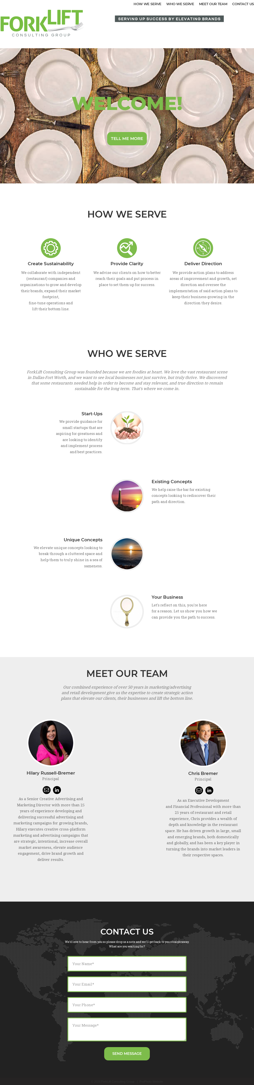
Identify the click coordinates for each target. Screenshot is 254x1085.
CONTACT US (243, 4)
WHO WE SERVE (180, 4)
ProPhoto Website (151, 1081)
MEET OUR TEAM (213, 4)
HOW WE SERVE (147, 4)
